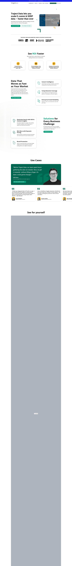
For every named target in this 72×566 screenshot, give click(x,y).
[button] (49, 20)
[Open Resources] (48, 3)
